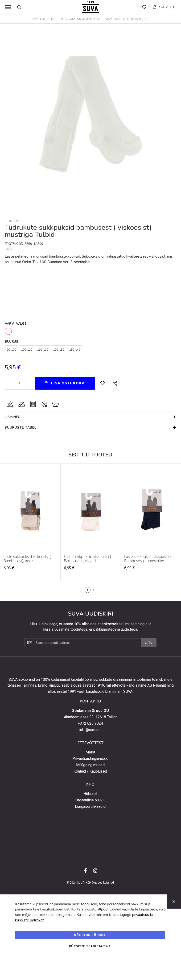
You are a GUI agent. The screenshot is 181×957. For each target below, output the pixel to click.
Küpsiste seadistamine (90, 946)
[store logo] (90, 7)
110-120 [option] (42, 350)
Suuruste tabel (20, 427)
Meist (90, 752)
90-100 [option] (11, 350)
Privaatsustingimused (90, 759)
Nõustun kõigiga (90, 935)
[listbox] (90, 332)
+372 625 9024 (90, 723)
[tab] (90, 417)
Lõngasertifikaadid (90, 806)
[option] (8, 331)
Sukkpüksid (13, 221)
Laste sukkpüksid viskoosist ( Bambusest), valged (87, 558)
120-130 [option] (58, 350)
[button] (87, 590)
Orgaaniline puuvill (90, 800)
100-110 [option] (26, 350)
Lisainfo (13, 417)
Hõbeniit (90, 794)
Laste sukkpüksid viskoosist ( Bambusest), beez (27, 558)
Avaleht (39, 19)
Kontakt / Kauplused (90, 771)
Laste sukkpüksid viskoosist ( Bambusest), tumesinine (147, 558)
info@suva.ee (90, 730)
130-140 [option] (74, 350)
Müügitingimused (90, 765)
